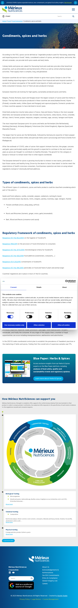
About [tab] (64, 287)
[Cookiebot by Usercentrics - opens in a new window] (67, 281)
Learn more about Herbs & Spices (48, 378)
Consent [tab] (13, 287)
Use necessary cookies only (14, 325)
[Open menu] (73, 9)
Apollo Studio (62, 595)
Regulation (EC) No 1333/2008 (13, 255)
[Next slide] (75, 2)
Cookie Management (50, 599)
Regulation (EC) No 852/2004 (13, 238)
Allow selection (39, 325)
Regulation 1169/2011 (9, 244)
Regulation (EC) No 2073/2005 (13, 249)
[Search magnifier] (73, 16)
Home (4, 21)
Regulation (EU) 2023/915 (11, 261)
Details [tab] (39, 287)
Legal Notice (36, 599)
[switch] (29, 316)
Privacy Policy (25, 599)
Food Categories (17, 21)
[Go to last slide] (2, 2)
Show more (9, 504)
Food (9, 21)
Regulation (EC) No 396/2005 (13, 267)
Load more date (8, 540)
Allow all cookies (64, 325)
